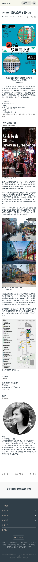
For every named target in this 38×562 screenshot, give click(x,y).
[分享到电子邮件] (35, 17)
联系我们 (5, 530)
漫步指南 (5, 520)
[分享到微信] (32, 17)
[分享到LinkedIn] (28, 17)
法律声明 (19, 558)
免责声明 (12, 558)
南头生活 (5, 515)
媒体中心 (5, 525)
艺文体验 (5, 511)
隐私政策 (25, 558)
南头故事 (5, 506)
